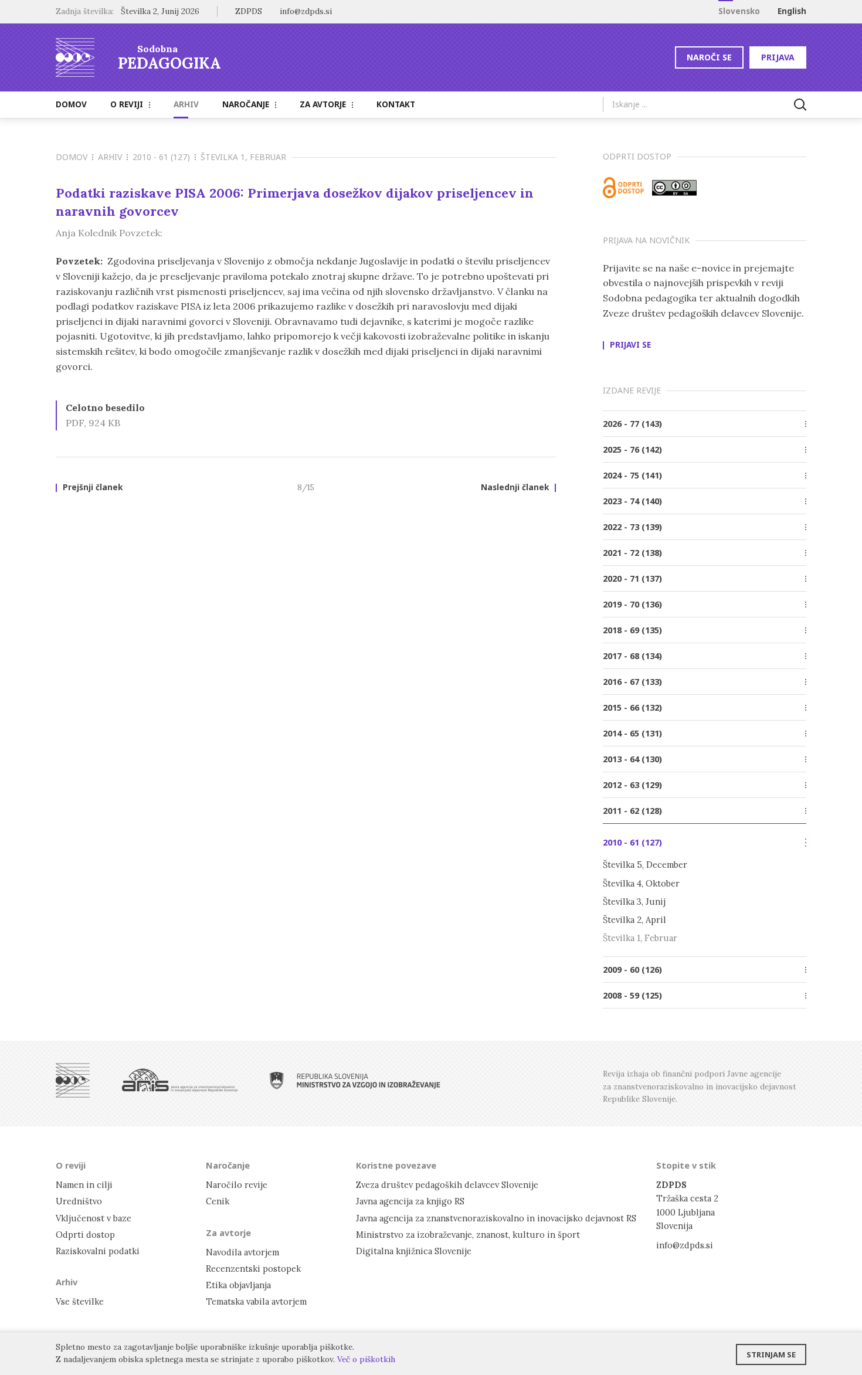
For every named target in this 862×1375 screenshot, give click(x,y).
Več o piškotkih (366, 1359)
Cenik (217, 1201)
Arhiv (186, 104)
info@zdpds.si (684, 1245)
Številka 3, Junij (634, 901)
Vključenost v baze (93, 1218)
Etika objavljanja (238, 1285)
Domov (71, 104)
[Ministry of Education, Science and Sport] (355, 1080)
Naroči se (709, 57)
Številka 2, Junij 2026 (160, 11)
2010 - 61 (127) (161, 156)
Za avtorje (323, 104)
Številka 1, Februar (243, 156)
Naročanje (245, 104)
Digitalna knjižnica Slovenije (413, 1251)
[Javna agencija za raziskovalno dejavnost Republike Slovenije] (179, 1080)
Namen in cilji (84, 1184)
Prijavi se (630, 345)
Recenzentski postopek (253, 1268)
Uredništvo (79, 1201)
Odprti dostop (85, 1234)
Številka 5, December (645, 864)
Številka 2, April (634, 919)
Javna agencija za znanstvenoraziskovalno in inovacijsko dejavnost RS (496, 1218)
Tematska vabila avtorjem (256, 1301)
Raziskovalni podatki (98, 1251)
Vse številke (80, 1301)
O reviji (126, 104)
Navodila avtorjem (242, 1252)
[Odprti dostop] (623, 187)
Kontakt (395, 104)
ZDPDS (248, 11)
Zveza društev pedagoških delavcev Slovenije (447, 1184)
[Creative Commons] (674, 187)
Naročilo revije (236, 1184)
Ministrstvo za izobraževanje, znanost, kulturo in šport (468, 1234)
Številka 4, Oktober (641, 883)
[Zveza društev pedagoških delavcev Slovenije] (73, 1080)
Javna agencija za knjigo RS (410, 1201)
